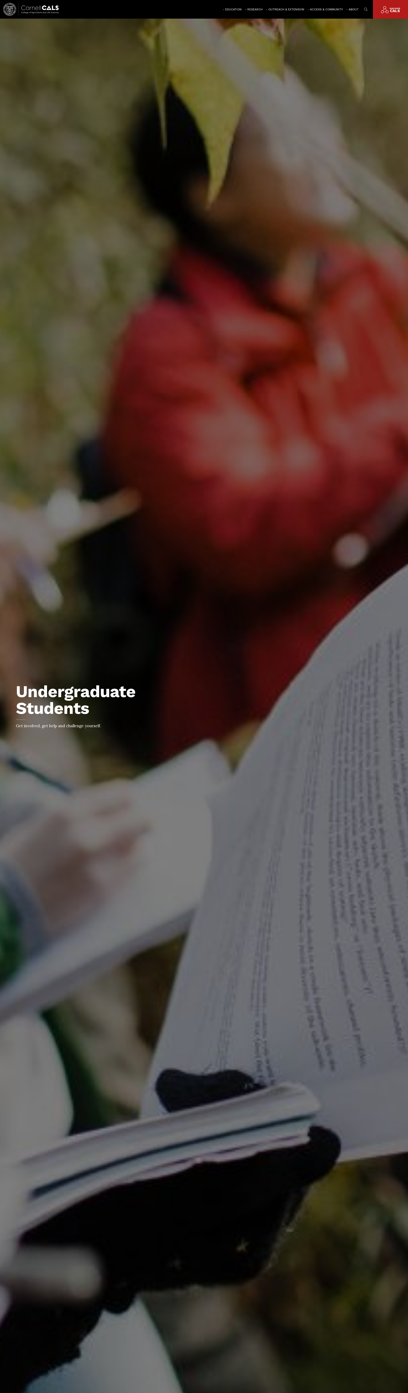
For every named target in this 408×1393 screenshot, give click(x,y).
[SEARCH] (365, 9)
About (354, 9)
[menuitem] (232, 9)
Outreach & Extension (286, 9)
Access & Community (326, 9)
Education (233, 9)
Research (255, 9)
